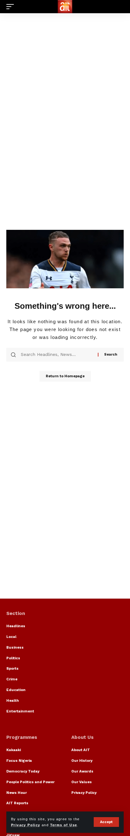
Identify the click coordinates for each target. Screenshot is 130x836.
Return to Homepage (65, 376)
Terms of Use (63, 825)
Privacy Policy (25, 825)
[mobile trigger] (11, 6)
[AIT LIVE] (65, 6)
